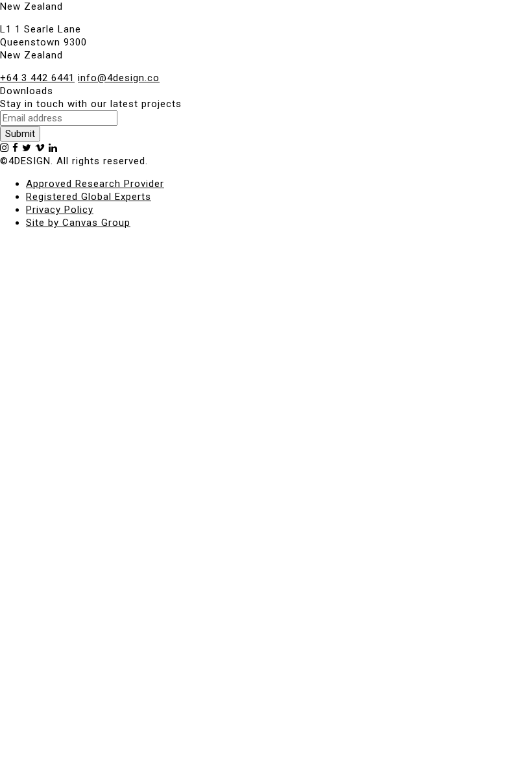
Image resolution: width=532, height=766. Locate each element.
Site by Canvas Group (78, 223)
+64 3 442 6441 (37, 78)
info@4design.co (119, 78)
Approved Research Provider (95, 184)
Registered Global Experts (88, 197)
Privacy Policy (59, 210)
